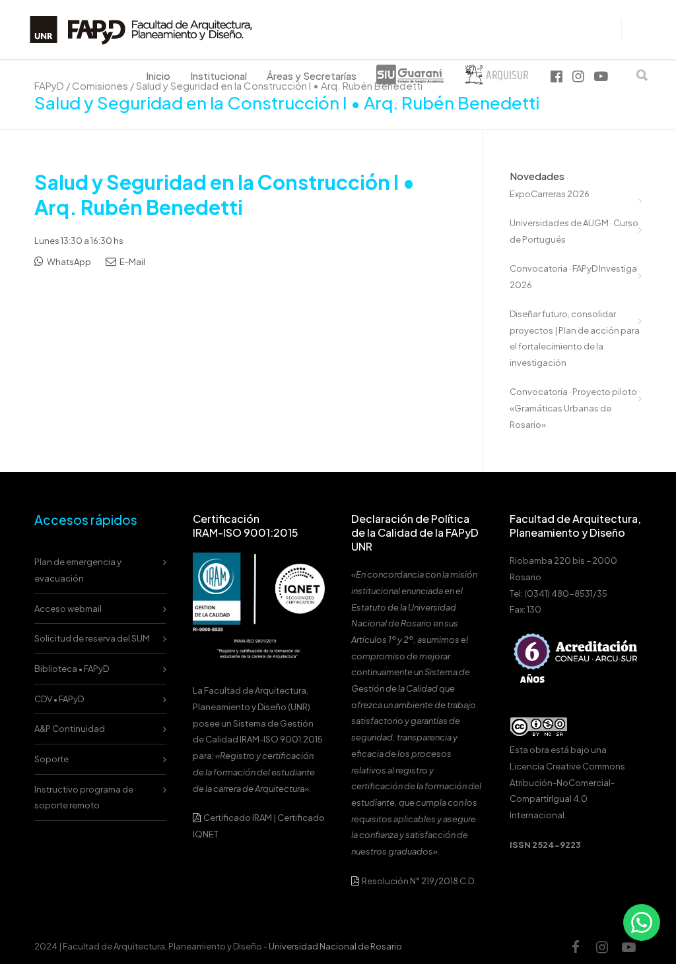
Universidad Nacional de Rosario (335, 946)
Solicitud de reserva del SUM (92, 638)
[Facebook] (575, 947)
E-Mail (131, 261)
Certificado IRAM (237, 817)
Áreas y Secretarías (311, 75)
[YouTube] (628, 947)
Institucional (218, 75)
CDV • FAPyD (59, 699)
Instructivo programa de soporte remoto (83, 797)
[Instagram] (602, 947)
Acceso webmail (68, 608)
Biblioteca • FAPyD (71, 668)
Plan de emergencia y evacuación (77, 570)
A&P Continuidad (69, 728)
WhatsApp (68, 261)
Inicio (158, 75)
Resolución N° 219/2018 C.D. (418, 881)
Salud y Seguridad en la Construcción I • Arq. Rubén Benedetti (224, 194)
